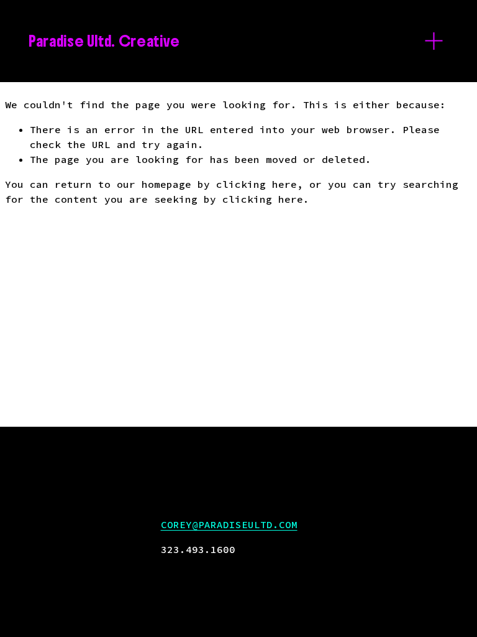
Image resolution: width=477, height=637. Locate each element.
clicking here (256, 184)
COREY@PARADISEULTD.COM (229, 524)
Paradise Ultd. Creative (104, 41)
